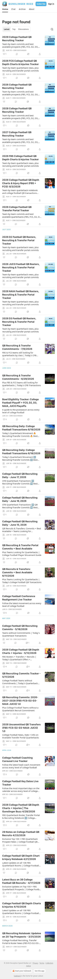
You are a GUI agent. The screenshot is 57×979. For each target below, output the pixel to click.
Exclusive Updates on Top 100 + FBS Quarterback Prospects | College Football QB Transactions (22, 888)
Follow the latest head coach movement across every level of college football (21, 766)
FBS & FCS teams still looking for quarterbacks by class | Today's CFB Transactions (19, 354)
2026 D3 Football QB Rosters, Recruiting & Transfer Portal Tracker (19, 322)
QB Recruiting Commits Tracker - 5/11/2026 (21, 675)
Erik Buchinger (19, 50)
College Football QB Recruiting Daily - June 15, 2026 (19, 523)
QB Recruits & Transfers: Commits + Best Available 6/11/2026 (17, 572)
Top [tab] (13, 29)
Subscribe (41, 4)
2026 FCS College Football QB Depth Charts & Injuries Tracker (20, 62)
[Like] (4, 101)
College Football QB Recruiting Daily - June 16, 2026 (19, 499)
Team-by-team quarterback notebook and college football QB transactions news (20, 191)
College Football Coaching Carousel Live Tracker (17, 759)
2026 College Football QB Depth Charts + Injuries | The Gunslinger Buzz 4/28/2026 (20, 808)
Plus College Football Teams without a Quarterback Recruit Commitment (20, 709)
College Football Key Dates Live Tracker (20, 783)
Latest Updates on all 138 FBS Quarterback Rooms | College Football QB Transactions (20, 864)
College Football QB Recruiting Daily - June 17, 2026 (19, 475)
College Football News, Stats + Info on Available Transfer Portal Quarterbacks (20, 736)
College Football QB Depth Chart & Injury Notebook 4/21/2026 (21, 857)
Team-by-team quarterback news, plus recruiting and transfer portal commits (20, 69)
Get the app (39, 971)
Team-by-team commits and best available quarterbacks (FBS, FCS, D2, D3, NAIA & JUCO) (21, 215)
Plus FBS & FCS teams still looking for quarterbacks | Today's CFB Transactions (21, 384)
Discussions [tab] (23, 29)
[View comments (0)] (17, 54)
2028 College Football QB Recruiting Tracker (17, 110)
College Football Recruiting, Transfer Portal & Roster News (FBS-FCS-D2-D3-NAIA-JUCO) (20, 941)
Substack (17, 976)
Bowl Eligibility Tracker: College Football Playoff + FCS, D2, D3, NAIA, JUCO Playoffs (20, 402)
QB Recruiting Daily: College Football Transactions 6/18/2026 (21, 452)
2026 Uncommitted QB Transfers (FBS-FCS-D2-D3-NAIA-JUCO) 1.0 (21, 728)
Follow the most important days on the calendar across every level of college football (20, 789)
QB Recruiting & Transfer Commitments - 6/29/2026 (18, 377)
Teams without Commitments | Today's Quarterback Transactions (21, 634)
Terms (41, 963)
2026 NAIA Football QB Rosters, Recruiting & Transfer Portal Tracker (20, 294)
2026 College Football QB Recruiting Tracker (17, 86)
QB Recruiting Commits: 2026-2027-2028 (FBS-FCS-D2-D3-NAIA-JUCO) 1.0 (20, 700)
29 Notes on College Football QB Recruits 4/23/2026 (20, 834)
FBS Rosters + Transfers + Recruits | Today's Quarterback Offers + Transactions (19, 658)
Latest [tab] (7, 29)
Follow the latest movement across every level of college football (21, 604)
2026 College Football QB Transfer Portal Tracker (17, 209)
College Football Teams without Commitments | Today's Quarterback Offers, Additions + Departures (20, 682)
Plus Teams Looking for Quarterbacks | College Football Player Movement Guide (21, 553)
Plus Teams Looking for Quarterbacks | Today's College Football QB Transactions (21, 581)
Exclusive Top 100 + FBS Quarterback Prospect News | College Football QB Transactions (20, 840)
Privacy (35, 963)
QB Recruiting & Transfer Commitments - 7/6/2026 (17, 347)
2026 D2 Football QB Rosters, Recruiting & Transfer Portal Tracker (19, 240)
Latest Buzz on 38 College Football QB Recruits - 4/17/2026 (21, 881)
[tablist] (16, 29)
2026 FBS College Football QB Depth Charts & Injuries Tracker (20, 158)
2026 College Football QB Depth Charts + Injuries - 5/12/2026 (20, 651)
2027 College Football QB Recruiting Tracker (16, 134)
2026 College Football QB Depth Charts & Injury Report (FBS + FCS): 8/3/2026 (20, 183)
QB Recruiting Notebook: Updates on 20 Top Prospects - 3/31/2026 (21, 935)
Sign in (51, 4)
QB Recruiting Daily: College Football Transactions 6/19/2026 (21, 428)
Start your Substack (23, 971)
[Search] (52, 29)
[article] (28, 45)
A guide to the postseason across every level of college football (20, 411)
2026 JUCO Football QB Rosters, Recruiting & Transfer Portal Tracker (20, 267)
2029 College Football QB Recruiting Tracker (17, 39)
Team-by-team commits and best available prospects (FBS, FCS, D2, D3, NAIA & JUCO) (20, 45)
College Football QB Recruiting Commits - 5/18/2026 (19, 627)
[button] (5, 9)
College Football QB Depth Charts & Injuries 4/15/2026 (21, 905)
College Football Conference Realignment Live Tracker (18, 598)
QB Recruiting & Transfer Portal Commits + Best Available (20, 547)
